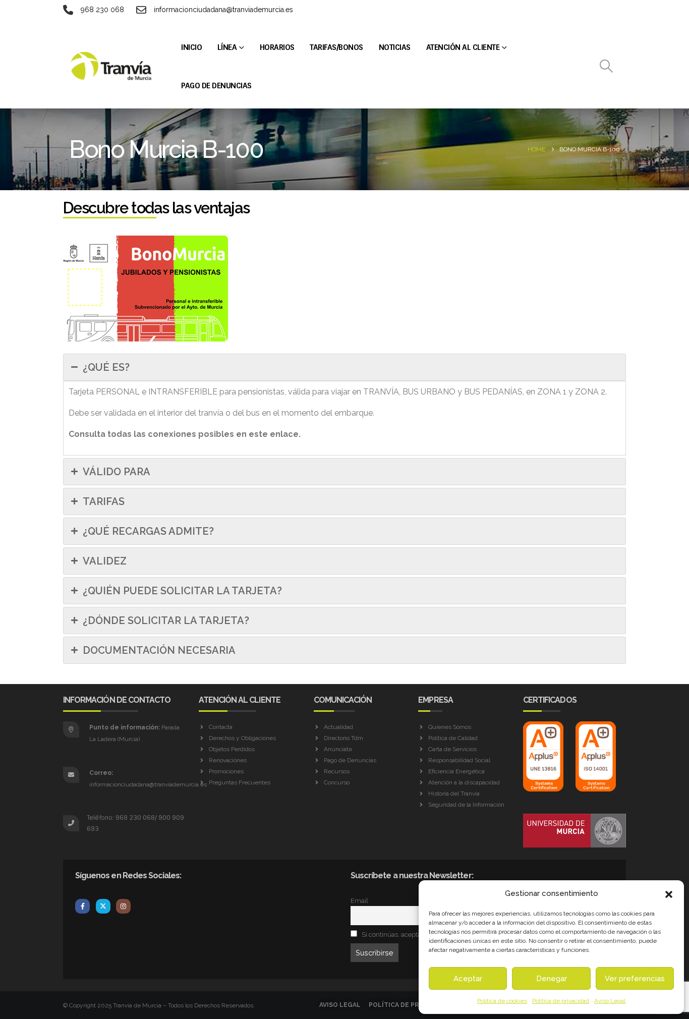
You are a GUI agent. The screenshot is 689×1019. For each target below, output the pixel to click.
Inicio (191, 47)
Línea (227, 47)
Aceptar (467, 978)
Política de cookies (502, 1000)
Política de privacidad (560, 1000)
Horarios (277, 47)
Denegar (551, 978)
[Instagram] (123, 906)
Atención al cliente (463, 47)
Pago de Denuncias (216, 86)
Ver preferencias (635, 978)
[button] (669, 893)
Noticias (395, 47)
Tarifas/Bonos (336, 47)
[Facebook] (82, 906)
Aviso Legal (609, 1000)
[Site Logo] (112, 65)
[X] (103, 906)
